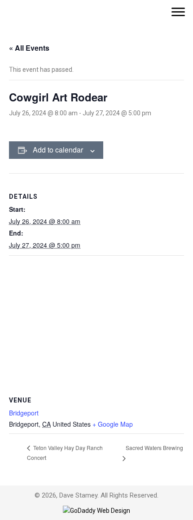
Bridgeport (24, 412)
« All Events (29, 48)
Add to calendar (58, 149)
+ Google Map (112, 423)
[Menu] (178, 12)
